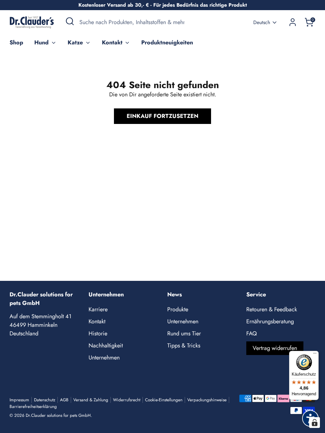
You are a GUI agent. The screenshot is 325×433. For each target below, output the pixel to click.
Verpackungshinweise (207, 400)
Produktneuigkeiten (167, 42)
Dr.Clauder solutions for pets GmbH (58, 415)
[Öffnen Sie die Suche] (69, 21)
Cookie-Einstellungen (163, 400)
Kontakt (113, 42)
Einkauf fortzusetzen (162, 116)
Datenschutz (44, 400)
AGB (64, 400)
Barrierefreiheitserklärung (33, 407)
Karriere (98, 309)
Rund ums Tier (184, 333)
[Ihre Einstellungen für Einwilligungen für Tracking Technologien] (314, 422)
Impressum (19, 400)
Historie (98, 333)
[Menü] (315, 355)
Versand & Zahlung (90, 400)
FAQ (251, 333)
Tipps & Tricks (183, 345)
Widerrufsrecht (126, 400)
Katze (76, 42)
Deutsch (261, 22)
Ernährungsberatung (270, 321)
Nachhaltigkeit (106, 345)
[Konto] (292, 22)
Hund (42, 42)
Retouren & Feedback (271, 309)
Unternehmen (104, 357)
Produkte (177, 309)
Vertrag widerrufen (275, 348)
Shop (16, 42)
